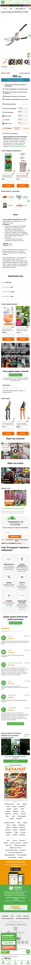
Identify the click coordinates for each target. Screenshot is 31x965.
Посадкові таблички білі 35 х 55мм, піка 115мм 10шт (7, 176)
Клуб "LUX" (9, 845)
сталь (12, 296)
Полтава (23, 814)
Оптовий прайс (12, 857)
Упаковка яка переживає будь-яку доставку (16, 99)
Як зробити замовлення (22, 918)
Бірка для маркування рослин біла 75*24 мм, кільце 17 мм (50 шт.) (22, 176)
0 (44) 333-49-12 (9, 893)
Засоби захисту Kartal (11, 850)
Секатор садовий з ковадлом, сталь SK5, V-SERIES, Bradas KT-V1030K (22, 424)
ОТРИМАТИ (8, 947)
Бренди (21, 857)
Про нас (15, 840)
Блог (8, 840)
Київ (18, 804)
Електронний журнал (8, 918)
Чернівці (15, 830)
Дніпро (14, 806)
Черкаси (9, 809)
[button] (22, 128)
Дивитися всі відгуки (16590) (15, 723)
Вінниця (8, 811)
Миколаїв (8, 814)
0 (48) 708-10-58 (9, 895)
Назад (5, 9)
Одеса (8, 806)
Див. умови (22, 589)
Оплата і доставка (15, 843)
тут (20, 380)
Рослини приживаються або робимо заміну (16, 89)
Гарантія (5, 843)
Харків (24, 804)
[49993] (15, 506)
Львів (22, 809)
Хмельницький (22, 816)
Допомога (23, 850)
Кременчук (9, 832)
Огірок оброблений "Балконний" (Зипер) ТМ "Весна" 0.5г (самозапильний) (22, 329)
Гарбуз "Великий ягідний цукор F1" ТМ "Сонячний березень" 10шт (8, 329)
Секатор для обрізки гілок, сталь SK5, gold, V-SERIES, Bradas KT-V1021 (8, 424)
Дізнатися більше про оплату (18, 146)
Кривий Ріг (16, 811)
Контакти (22, 840)
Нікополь (15, 814)
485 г (12, 287)
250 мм (12, 291)
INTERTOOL (8, 282)
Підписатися (15, 536)
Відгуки (25, 843)
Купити (8, 185)
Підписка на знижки (19, 845)
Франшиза (5, 916)
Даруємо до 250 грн (15, 848)
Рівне (7, 816)
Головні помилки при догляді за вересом (12, 508)
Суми (13, 816)
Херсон (16, 809)
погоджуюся (10, 539)
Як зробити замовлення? (16, 852)
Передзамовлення (9, 855)
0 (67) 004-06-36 (19, 895)
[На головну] (3, 2)
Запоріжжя (22, 806)
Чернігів (11, 818)
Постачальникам (22, 855)
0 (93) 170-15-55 (19, 893)
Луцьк (23, 811)
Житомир (19, 818)
